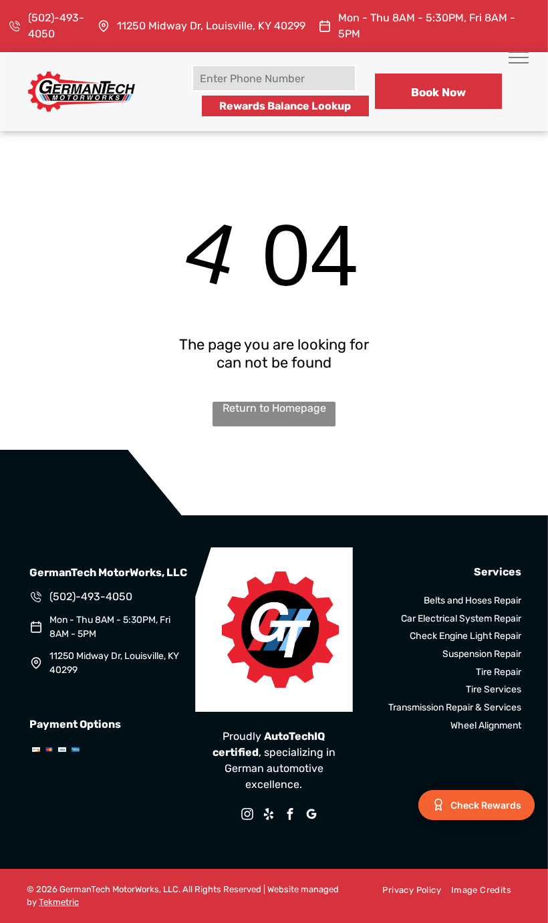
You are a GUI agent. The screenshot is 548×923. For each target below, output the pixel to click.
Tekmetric (59, 902)
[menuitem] (406, 890)
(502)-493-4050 (90, 596)
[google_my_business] (311, 816)
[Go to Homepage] (81, 75)
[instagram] (247, 816)
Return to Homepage (274, 408)
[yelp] (268, 816)
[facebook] (290, 816)
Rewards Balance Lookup (285, 106)
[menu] (518, 57)
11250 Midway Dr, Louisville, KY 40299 (211, 25)
